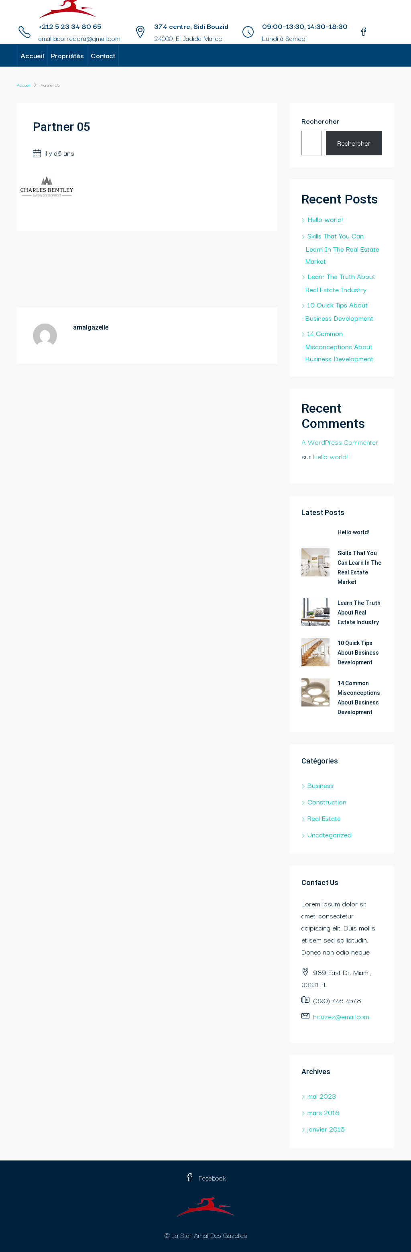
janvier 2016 (326, 1128)
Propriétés (67, 55)
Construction (326, 801)
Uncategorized (329, 834)
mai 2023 (321, 1095)
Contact (103, 55)
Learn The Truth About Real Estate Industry (359, 612)
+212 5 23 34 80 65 (70, 25)
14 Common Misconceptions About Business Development (339, 346)
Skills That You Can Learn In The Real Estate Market (342, 248)
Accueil (32, 55)
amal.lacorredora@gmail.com (79, 38)
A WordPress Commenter (339, 441)
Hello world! (325, 219)
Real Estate (324, 817)
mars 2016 (323, 1112)
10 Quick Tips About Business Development (358, 653)
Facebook (211, 1177)
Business (320, 785)
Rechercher (320, 120)
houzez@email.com (341, 1016)
